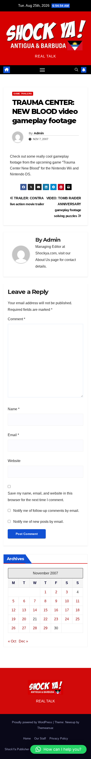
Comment (16, 319)
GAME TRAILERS (22, 93)
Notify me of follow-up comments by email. (46, 511)
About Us (42, 260)
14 (35, 610)
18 (78, 610)
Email (13, 435)
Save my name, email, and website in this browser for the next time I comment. (40, 496)
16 (56, 610)
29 (45, 628)
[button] (76, 70)
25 (78, 619)
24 (67, 619)
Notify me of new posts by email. (38, 521)
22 (45, 619)
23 (56, 619)
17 (67, 610)
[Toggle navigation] (42, 70)
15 (45, 610)
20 (24, 619)
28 (35, 628)
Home (27, 738)
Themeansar (45, 728)
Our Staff (40, 738)
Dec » (23, 641)
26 (13, 628)
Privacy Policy (58, 738)
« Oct (12, 641)
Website (14, 461)
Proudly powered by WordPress (32, 722)
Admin (39, 133)
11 (78, 601)
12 (13, 610)
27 (24, 628)
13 (24, 610)
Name (13, 409)
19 (13, 619)
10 (67, 601)
